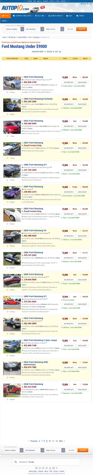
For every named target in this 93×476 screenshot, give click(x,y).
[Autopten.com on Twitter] (47, 468)
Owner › (30, 87)
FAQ (51, 471)
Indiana (65, 308)
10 (50, 441)
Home (7, 16)
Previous (33, 441)
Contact (61, 471)
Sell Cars (40, 16)
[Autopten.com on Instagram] (43, 468)
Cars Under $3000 (74, 308)
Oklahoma (66, 130)
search (81, 29)
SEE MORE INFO (69, 82)
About (46, 471)
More (4, 21)
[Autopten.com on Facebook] (36, 468)
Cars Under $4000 (79, 86)
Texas (64, 152)
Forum (81, 16)
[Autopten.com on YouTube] (50, 468)
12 (57, 441)
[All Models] (34, 29)
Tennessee (66, 393)
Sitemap (40, 471)
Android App (33, 471)
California (66, 108)
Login (90, 4)
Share (84, 4)
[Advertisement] (46, 66)
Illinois (65, 174)
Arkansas (66, 261)
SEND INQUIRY (82, 82)
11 (53, 441)
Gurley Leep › (42, 307)
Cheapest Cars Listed (23, 16)
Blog (70, 16)
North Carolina (67, 196)
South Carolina (67, 86)
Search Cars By (56, 16)
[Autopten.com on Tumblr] (53, 468)
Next (61, 441)
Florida (65, 283)
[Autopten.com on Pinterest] (40, 468)
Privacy (55, 471)
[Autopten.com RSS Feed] (57, 468)
